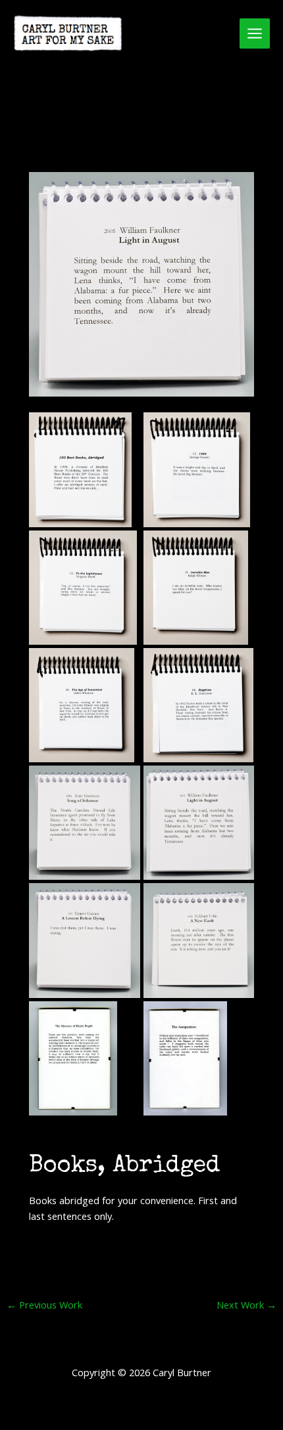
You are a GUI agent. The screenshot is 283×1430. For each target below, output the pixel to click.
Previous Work (44, 1305)
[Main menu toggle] (255, 33)
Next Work (246, 1305)
